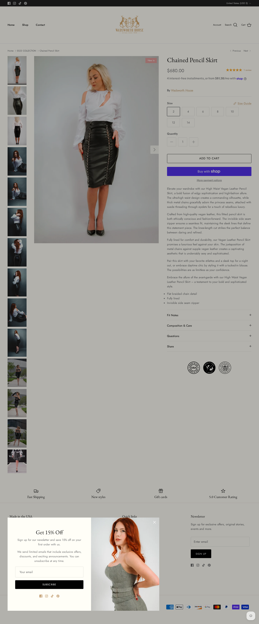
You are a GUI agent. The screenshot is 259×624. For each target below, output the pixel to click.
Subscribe (49, 584)
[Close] (154, 522)
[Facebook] (40, 596)
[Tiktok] (52, 596)
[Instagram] (46, 596)
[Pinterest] (58, 596)
